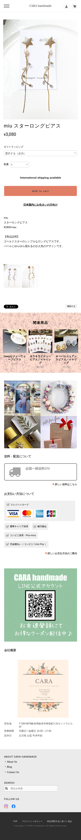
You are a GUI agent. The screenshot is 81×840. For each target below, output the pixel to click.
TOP (15, 821)
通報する (71, 306)
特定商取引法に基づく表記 (59, 821)
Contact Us (13, 772)
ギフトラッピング (13, 146)
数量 (6, 164)
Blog (9, 766)
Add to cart (40, 191)
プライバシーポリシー (32, 821)
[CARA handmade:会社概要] (40, 687)
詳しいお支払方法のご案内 (62, 553)
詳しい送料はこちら (66, 484)
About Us (12, 761)
